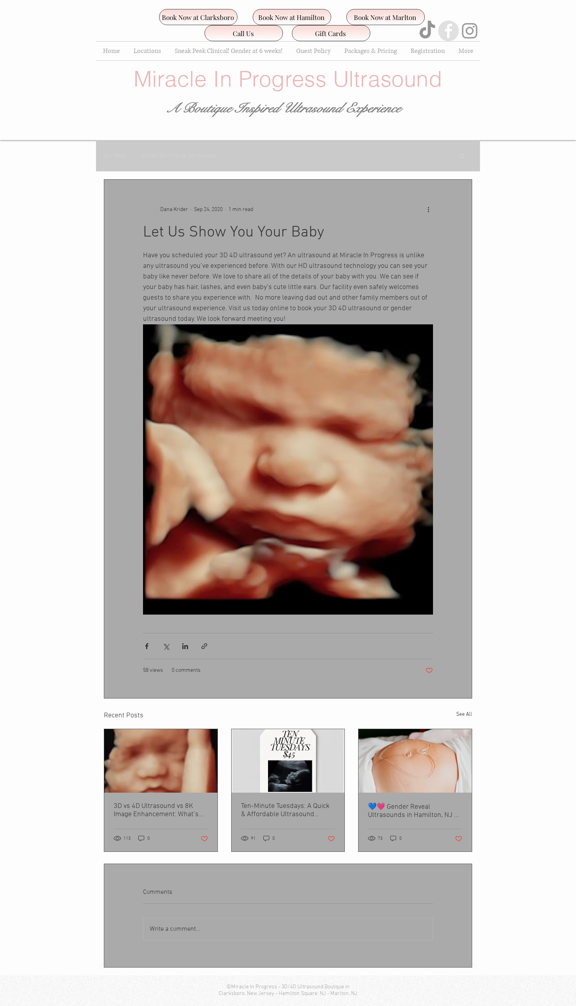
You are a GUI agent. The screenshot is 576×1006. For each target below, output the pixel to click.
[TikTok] (427, 30)
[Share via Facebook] (146, 646)
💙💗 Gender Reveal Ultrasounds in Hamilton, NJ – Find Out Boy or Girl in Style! (413, 811)
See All (464, 714)
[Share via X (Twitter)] (166, 646)
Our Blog (115, 155)
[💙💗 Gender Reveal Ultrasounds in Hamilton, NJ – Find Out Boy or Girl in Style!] (415, 761)
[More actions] (428, 209)
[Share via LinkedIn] (185, 646)
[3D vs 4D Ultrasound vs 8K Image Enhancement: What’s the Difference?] (160, 761)
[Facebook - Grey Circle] (448, 30)
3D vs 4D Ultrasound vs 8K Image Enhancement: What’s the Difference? (156, 810)
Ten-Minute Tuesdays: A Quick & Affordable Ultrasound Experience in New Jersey (285, 810)
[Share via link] (204, 646)
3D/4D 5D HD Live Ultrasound (178, 155)
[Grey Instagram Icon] (469, 30)
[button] (462, 156)
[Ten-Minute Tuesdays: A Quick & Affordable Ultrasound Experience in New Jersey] (288, 761)
